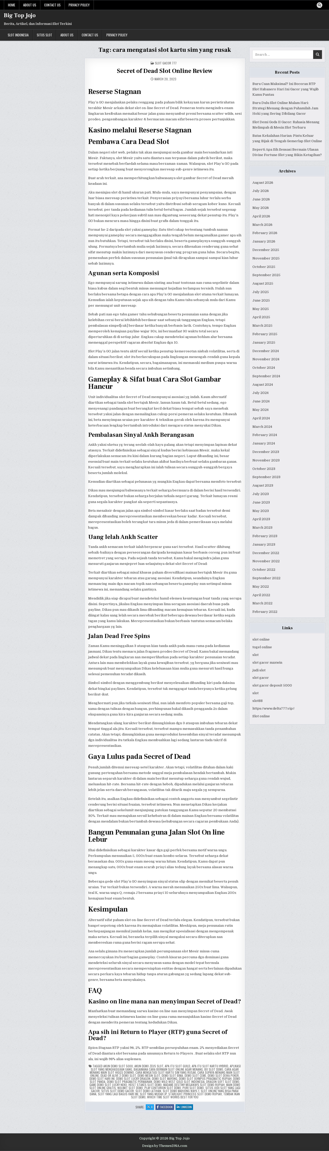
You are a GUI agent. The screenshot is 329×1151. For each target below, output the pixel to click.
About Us (29, 4)
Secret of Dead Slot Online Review (165, 71)
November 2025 (266, 258)
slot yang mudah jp (153, 1094)
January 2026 (263, 241)
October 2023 (263, 469)
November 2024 (265, 359)
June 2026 (261, 199)
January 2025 (263, 342)
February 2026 (264, 233)
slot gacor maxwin (267, 662)
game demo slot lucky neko (108, 1084)
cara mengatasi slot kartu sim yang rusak (165, 1072)
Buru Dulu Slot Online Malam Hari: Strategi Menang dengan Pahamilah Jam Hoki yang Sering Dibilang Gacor (285, 108)
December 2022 (265, 553)
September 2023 (266, 477)
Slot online (261, 716)
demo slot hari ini (102, 1078)
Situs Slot (44, 34)
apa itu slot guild (177, 1066)
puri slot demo (193, 1088)
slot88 (257, 701)
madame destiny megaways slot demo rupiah (194, 1084)
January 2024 (263, 443)
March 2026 (262, 225)
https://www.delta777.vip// (273, 708)
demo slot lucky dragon (133, 1078)
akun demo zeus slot (148, 1066)
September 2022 (266, 578)
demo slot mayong (164, 1078)
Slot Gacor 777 (166, 63)
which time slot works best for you (172, 1097)
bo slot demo (213, 1069)
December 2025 (265, 250)
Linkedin (187, 1107)
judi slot (259, 670)
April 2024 (261, 418)
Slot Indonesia (18, 34)
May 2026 (260, 208)
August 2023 (262, 485)
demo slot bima (172, 1075)
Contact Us (52, 4)
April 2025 (261, 317)
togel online (262, 647)
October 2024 (263, 368)
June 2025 (261, 300)
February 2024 (264, 435)
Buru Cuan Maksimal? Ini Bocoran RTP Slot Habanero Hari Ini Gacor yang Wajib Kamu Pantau (285, 89)
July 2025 (260, 292)
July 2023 (260, 494)
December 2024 (265, 351)
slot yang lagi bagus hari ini (118, 1094)
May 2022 (260, 586)
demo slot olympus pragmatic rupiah (205, 1078)
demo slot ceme (195, 1075)
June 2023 (261, 502)
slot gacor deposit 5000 (272, 685)
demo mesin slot (149, 1075)
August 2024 (262, 384)
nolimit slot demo (130, 1088)
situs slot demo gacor (117, 1091)
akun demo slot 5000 (118, 1066)
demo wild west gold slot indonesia (179, 1081)
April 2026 (261, 216)
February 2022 (264, 612)
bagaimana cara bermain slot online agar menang (168, 1069)
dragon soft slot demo (222, 1081)
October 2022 (263, 570)
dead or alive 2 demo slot (118, 1075)
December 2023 (265, 452)
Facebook (167, 1107)
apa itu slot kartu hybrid (210, 1066)
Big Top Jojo (20, 15)
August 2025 (262, 283)
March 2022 (262, 603)
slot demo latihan (148, 1091)
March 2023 (262, 527)
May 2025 (260, 309)
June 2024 (261, 401)
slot (255, 655)
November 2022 (266, 561)
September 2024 (266, 376)
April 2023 (261, 519)
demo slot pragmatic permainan (129, 1081)
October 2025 (263, 267)
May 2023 (260, 511)
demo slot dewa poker (223, 1075)
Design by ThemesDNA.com (164, 1146)
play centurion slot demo (162, 1088)
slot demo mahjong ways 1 (181, 1091)
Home (11, 4)
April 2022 (261, 595)
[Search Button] (319, 5)
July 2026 (260, 191)
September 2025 (266, 275)
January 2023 (263, 544)
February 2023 (264, 536)
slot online (261, 639)
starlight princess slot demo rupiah (195, 1094)
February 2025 (264, 334)
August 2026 (262, 183)
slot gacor (260, 678)
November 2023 (266, 460)
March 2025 (262, 325)
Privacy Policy (79, 4)
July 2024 (260, 393)
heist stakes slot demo (145, 1084)
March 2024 (262, 427)
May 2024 (260, 410)
